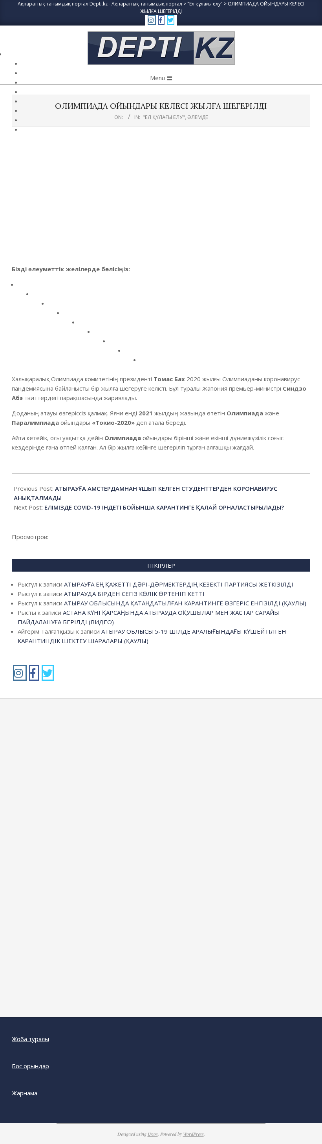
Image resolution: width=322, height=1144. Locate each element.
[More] (148, 362)
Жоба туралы (30, 1039)
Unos (153, 1134)
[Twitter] (41, 296)
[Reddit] (56, 306)
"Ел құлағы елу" (164, 117)
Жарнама (24, 1093)
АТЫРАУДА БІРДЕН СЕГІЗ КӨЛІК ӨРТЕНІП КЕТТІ (134, 594)
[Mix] (117, 344)
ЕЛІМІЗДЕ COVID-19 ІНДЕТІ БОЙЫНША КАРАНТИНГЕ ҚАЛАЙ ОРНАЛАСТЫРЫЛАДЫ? (164, 507)
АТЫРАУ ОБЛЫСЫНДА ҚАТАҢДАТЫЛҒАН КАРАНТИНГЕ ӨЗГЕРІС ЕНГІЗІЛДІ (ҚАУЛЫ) (185, 603)
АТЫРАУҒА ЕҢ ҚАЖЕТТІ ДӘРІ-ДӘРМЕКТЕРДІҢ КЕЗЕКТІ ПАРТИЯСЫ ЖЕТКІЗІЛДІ (178, 584)
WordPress (193, 1134)
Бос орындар (30, 1066)
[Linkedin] (71, 315)
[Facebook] (25, 287)
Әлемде (197, 117)
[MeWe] (102, 334)
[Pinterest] (86, 325)
